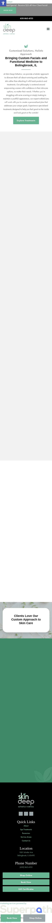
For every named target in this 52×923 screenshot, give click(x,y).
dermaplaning (31, 435)
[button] (48, 29)
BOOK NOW (8, 10)
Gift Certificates (26, 889)
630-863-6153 (26, 18)
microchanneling (31, 439)
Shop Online (26, 875)
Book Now (26, 882)
